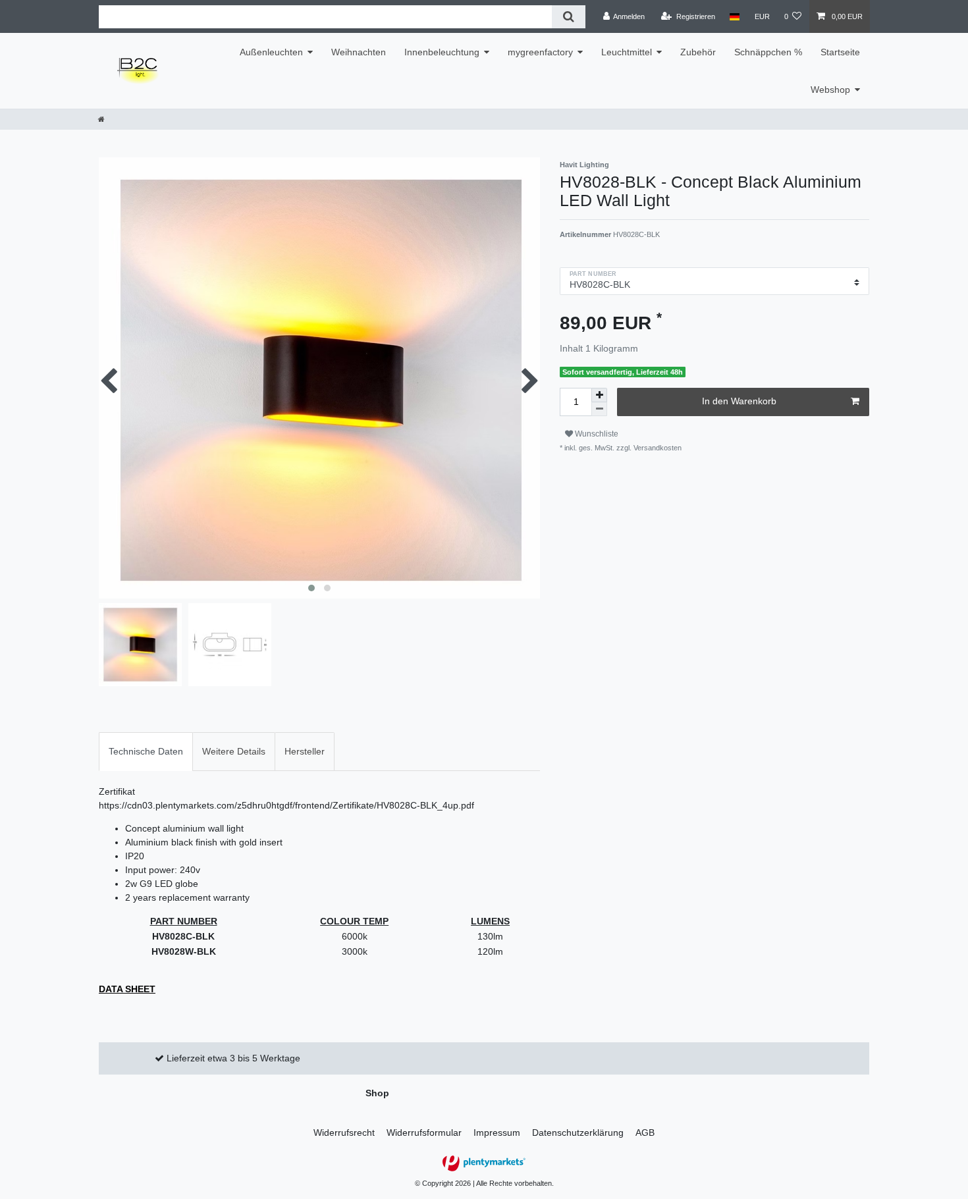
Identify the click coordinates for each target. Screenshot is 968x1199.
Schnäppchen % (768, 52)
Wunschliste (595, 434)
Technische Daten (146, 751)
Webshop (830, 89)
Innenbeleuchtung (441, 52)
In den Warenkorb (739, 401)
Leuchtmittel (626, 52)
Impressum (496, 1132)
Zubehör (698, 52)
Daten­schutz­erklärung (578, 1132)
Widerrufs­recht (344, 1132)
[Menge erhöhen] (599, 395)
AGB (645, 1132)
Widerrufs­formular (424, 1132)
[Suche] (568, 16)
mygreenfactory (540, 52)
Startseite (840, 52)
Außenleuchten (271, 52)
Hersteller (304, 751)
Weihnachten (358, 52)
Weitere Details (233, 751)
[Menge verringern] (599, 409)
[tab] (146, 751)
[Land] (734, 16)
